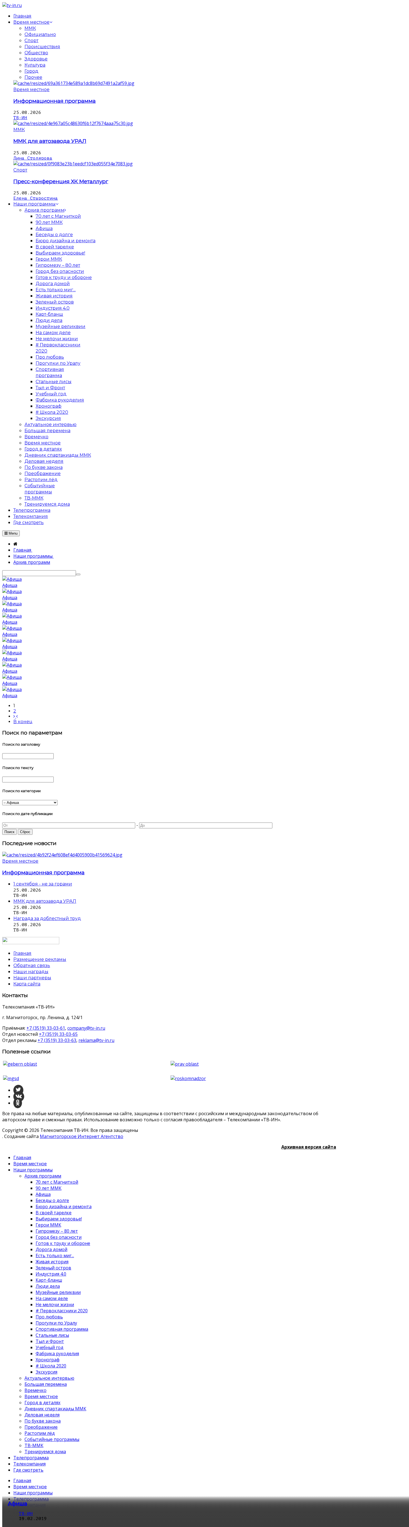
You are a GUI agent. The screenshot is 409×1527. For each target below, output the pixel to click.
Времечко (35, 1390)
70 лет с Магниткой (57, 1182)
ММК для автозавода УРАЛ (49, 141)
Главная (22, 1157)
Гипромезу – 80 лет (57, 1231)
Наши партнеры (32, 977)
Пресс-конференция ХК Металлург (60, 181)
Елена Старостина (35, 198)
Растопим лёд (39, 1433)
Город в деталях (42, 1402)
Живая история (52, 1262)
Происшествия (42, 46)
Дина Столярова (32, 158)
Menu (13, 533)
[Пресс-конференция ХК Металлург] (73, 164)
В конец (23, 721)
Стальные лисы (52, 1335)
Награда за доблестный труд (47, 918)
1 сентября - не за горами (42, 884)
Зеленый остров (53, 1268)
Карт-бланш (49, 1280)
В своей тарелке (54, 1213)
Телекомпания (29, 1464)
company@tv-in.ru (86, 1028)
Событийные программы (51, 1439)
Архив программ (42, 1176)
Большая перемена (45, 1384)
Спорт (31, 40)
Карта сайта (26, 984)
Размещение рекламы (39, 959)
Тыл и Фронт (50, 1341)
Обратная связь (31, 965)
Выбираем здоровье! (59, 1219)
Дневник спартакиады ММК (55, 1409)
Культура (34, 65)
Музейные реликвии (58, 1292)
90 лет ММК (48, 1188)
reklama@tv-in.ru (96, 1040)
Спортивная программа (62, 1329)
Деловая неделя (42, 1415)
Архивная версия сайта (308, 1147)
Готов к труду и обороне (63, 1243)
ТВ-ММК (33, 1445)
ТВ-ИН (20, 117)
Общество (36, 52)
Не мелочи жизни (55, 1304)
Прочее (33, 77)
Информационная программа (54, 101)
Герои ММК (48, 1225)
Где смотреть (28, 1470)
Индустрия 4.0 (51, 1274)
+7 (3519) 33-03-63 (57, 1040)
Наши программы (33, 1170)
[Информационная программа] (73, 83)
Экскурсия (46, 1372)
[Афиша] (12, 579)
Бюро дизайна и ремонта (64, 1206)
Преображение (41, 1427)
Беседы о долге (52, 1200)
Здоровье (36, 59)
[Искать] (78, 574)
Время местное (31, 89)
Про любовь (49, 1317)
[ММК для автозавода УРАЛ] (73, 123)
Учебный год (49, 1347)
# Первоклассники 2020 (62, 1311)
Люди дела (48, 1286)
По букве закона (42, 1421)
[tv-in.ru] (12, 5)
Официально (40, 34)
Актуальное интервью (49, 1378)
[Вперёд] (15, 716)
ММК (30, 28)
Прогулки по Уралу (56, 1323)
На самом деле (52, 1298)
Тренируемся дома (45, 1451)
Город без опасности (59, 1237)
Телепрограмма (31, 1458)
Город (31, 71)
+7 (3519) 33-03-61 (45, 1028)
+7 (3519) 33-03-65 (58, 1034)
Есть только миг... (55, 1255)
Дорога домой (51, 1249)
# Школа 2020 (51, 1366)
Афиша (9, 585)
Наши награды (30, 971)
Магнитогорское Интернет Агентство (81, 1136)
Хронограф (48, 1360)
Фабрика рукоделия (57, 1353)
